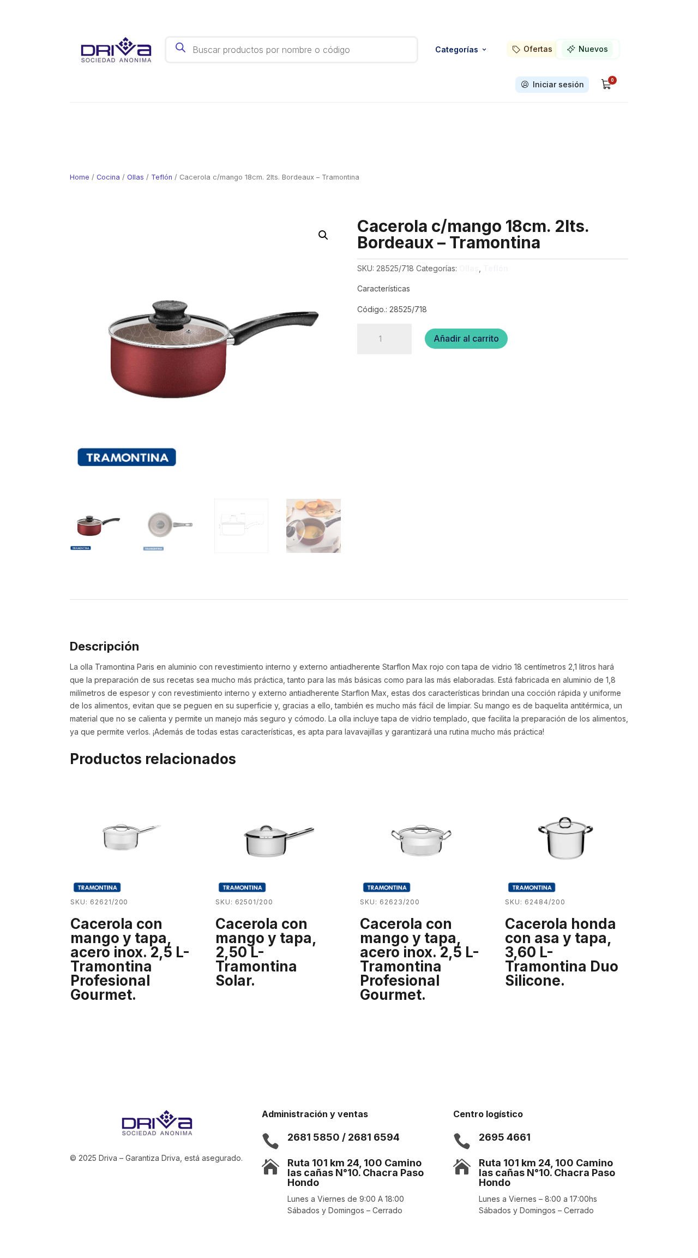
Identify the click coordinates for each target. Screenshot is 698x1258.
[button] (323, 235)
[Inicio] (116, 49)
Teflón (161, 177)
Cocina (108, 177)
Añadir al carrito (466, 338)
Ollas (135, 177)
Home (79, 177)
